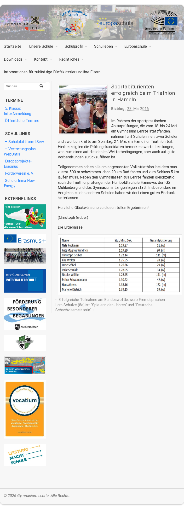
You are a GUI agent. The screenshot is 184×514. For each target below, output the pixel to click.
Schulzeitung (25, 216)
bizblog (118, 108)
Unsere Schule (41, 46)
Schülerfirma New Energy (19, 183)
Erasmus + (25, 238)
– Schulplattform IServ (24, 141)
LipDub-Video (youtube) (25, 256)
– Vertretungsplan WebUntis (20, 151)
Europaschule (135, 46)
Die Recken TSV (25, 343)
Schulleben (103, 46)
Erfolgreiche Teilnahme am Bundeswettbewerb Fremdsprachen (111, 299)
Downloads (13, 59)
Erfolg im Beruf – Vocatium (25, 409)
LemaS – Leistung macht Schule (25, 455)
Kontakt (41, 59)
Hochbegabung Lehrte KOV (25, 314)
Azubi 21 (25, 365)
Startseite (12, 46)
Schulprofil (74, 46)
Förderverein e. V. (19, 173)
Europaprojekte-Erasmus (18, 164)
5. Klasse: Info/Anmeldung (17, 111)
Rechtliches (69, 59)
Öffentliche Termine (22, 120)
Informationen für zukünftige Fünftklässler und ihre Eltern (52, 72)
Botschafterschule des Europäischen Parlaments (25, 281)
